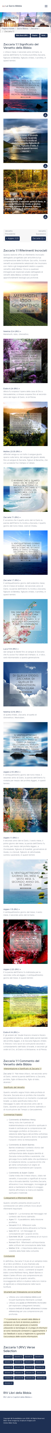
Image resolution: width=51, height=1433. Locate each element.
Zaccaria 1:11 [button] (29, 1367)
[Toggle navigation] (46, 6)
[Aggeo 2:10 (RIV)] (25, 745)
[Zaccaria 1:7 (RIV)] (25, 553)
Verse (43, 35)
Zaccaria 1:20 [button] (41, 1378)
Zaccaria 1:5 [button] (8, 1362)
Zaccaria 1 (35, 29)
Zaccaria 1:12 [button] (40, 1367)
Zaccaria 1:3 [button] (28, 1356)
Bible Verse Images (10, 1420)
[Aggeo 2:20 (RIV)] (25, 942)
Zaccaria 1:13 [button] (8, 1372)
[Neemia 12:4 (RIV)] (25, 304)
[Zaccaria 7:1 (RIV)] (25, 490)
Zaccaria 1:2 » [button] (39, 238)
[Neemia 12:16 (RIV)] (25, 685)
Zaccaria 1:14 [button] (19, 1372)
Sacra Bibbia (22, 29)
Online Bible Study (10, 1423)
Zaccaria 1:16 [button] (41, 1372)
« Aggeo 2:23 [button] (12, 238)
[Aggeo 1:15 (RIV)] (25, 882)
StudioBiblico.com (19, 1418)
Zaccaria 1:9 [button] (8, 1367)
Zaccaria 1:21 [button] (8, 1383)
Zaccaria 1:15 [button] (30, 1372)
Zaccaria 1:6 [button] (18, 1362)
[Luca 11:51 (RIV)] (25, 622)
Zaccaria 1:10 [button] (19, 1367)
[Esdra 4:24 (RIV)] (25, 361)
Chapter (34, 35)
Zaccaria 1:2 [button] (18, 1356)
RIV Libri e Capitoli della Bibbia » (17, 1397)
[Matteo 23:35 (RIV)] (25, 424)
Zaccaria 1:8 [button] (39, 1362)
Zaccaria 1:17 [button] (8, 1378)
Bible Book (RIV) (22, 35)
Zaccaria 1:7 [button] (29, 1362)
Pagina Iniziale (8, 29)
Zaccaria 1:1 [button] (8, 1356)
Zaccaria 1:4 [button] (39, 1356)
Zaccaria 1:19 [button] (30, 1378)
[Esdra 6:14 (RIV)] (25, 1005)
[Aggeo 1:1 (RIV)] (25, 811)
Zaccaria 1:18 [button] (19, 1378)
